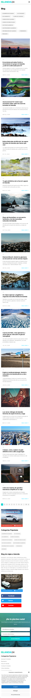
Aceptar (15, 686)
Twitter (10, 600)
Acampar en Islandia (8, 13)
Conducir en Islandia (8, 19)
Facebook (11, 596)
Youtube (10, 605)
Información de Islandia (9, 31)
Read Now (24, 74)
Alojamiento (6, 16)
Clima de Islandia (18, 16)
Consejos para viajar (9, 22)
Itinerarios (23, 31)
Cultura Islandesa (8, 25)
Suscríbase (15, 638)
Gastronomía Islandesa (9, 28)
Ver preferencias (15, 694)
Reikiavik (5, 33)
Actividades (20, 13)
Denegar (15, 690)
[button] (29, 672)
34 (26, 504)
